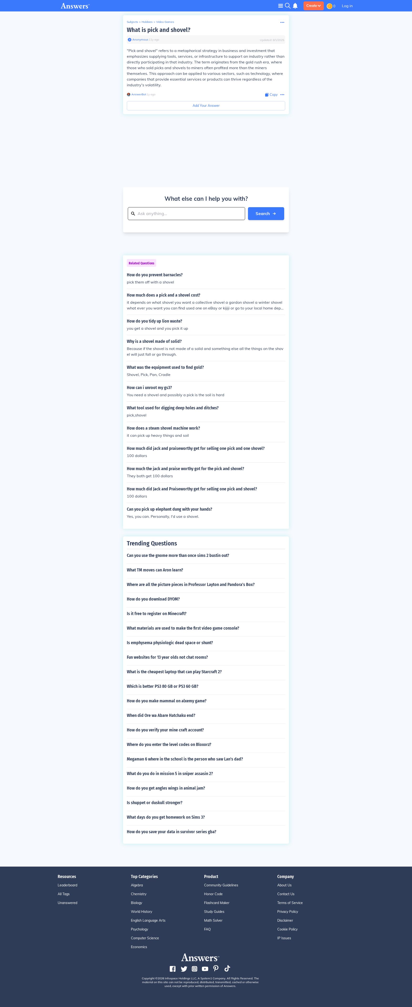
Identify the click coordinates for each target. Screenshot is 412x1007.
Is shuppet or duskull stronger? (154, 802)
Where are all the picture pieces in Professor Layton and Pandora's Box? (191, 584)
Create (311, 6)
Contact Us (285, 894)
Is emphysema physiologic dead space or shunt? (170, 642)
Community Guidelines (221, 885)
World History (141, 911)
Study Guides (214, 911)
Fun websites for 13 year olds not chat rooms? (167, 657)
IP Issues (284, 938)
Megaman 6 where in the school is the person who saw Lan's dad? (185, 759)
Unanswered (67, 903)
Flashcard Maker (216, 903)
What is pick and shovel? (158, 30)
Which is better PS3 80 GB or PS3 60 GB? (162, 686)
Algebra (137, 885)
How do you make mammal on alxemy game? (166, 701)
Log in (347, 5)
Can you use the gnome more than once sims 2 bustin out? (178, 555)
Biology (136, 903)
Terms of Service (290, 903)
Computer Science (145, 938)
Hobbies (147, 22)
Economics (139, 947)
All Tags (64, 894)
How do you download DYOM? (153, 599)
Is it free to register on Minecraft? (156, 613)
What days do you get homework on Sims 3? (166, 817)
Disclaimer (285, 920)
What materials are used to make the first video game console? (183, 628)
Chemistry (138, 894)
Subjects (132, 22)
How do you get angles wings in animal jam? (166, 788)
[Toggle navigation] (280, 5)
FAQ (207, 929)
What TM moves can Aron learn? (155, 570)
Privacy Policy (287, 911)
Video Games (165, 22)
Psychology (139, 929)
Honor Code (213, 894)
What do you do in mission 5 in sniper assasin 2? (170, 773)
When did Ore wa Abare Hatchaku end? (161, 715)
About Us (284, 885)
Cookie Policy (287, 929)
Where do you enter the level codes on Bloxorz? (169, 744)
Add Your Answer (206, 105)
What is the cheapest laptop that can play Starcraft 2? (174, 671)
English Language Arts (148, 920)
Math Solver (213, 920)
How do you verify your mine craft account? (165, 730)
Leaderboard (67, 885)
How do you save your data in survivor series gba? (171, 831)
